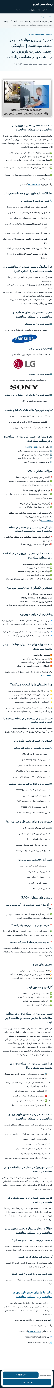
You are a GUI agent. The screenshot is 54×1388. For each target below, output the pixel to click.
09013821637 (34, 1331)
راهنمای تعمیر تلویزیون (42, 4)
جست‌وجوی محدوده (32, 9)
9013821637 (34, 184)
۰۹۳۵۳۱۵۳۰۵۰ (27, 1382)
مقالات (18, 9)
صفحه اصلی (47, 9)
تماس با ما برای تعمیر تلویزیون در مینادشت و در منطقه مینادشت (32, 1294)
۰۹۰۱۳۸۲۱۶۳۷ (20, 1374)
